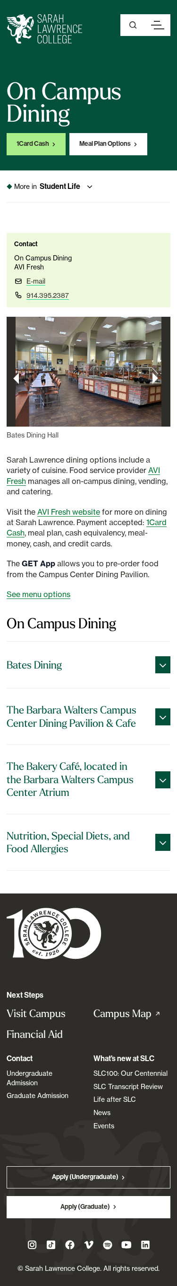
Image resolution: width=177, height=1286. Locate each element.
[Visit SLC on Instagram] (32, 1244)
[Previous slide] (16, 378)
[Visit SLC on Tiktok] (51, 1244)
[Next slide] (155, 378)
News (101, 1112)
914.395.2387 (47, 295)
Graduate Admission (37, 1095)
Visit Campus (36, 1013)
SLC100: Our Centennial (130, 1073)
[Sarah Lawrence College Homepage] (54, 933)
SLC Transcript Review (128, 1086)
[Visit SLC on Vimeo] (88, 1244)
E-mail (35, 281)
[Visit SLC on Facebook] (70, 1244)
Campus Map (132, 1013)
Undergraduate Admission (29, 1078)
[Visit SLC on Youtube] (126, 1244)
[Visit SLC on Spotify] (107, 1244)
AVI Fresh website (68, 512)
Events (103, 1126)
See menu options (38, 594)
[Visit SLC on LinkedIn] (145, 1244)
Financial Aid (35, 1034)
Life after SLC (114, 1099)
